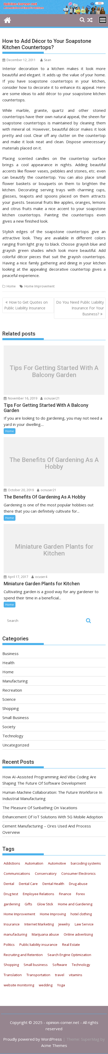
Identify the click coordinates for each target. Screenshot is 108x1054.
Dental (9, 883)
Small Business (15, 717)
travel (59, 974)
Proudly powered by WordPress (32, 1039)
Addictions (12, 863)
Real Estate (71, 944)
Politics (9, 944)
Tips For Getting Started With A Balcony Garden (54, 371)
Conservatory (46, 873)
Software (59, 964)
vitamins (75, 974)
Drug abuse (78, 883)
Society (8, 726)
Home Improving (53, 914)
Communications (17, 873)
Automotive (57, 863)
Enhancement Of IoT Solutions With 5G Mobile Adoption (52, 816)
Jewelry (64, 924)
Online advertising (78, 934)
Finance (65, 893)
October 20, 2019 (20, 490)
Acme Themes (54, 1045)
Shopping (10, 708)
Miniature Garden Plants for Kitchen (54, 550)
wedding (45, 985)
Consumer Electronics (78, 873)
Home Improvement (39, 286)
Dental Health (53, 883)
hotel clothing (81, 914)
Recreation (12, 690)
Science (9, 699)
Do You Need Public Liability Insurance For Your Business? (80, 308)
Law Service (84, 924)
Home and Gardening (75, 904)
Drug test (11, 893)
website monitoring (19, 985)
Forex (80, 893)
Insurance (12, 924)
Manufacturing (15, 681)
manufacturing (15, 934)
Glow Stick (45, 904)
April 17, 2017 (17, 577)
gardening (12, 904)
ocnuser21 (51, 398)
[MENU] (103, 20)
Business (10, 653)
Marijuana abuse (45, 934)
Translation (13, 974)
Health (8, 662)
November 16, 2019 (22, 398)
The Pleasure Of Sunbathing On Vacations (39, 807)
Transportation (38, 974)
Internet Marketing (39, 924)
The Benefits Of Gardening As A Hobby (54, 463)
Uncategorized (15, 745)
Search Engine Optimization (69, 954)
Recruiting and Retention (23, 954)
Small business (36, 964)
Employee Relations (38, 893)
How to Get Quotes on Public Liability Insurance (26, 305)
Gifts (28, 904)
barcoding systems (86, 863)
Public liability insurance (38, 944)
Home (11, 286)
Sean (47, 60)
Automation (34, 863)
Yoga (61, 985)
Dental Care (28, 883)
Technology (12, 735)
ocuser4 (40, 577)
